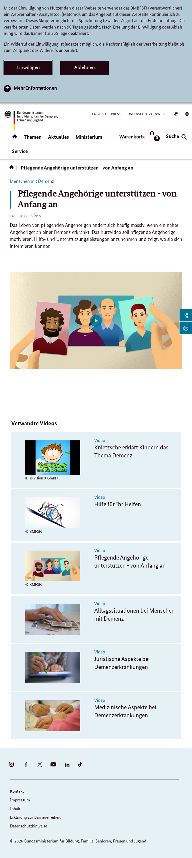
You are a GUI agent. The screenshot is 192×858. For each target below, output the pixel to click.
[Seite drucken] (186, 328)
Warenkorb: (138, 136)
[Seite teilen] (186, 315)
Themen (33, 137)
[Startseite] (12, 169)
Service (20, 151)
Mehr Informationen (35, 88)
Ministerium (89, 137)
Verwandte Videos (34, 423)
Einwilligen (28, 67)
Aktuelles (58, 137)
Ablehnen (84, 67)
